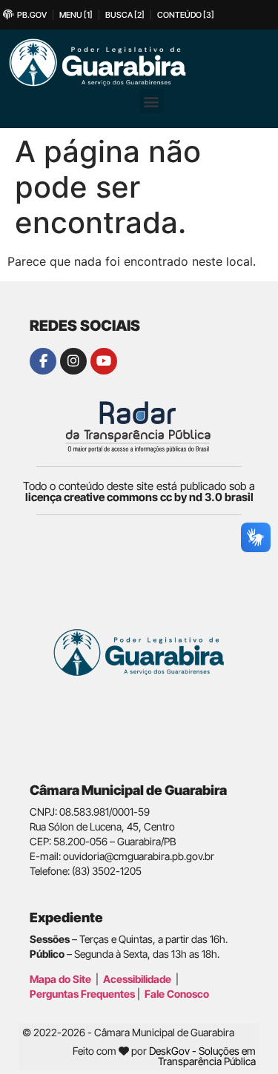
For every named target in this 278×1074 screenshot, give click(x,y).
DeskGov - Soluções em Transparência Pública (202, 1055)
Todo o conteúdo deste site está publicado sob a (139, 491)
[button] (151, 101)
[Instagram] (73, 361)
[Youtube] (103, 361)
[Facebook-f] (43, 361)
